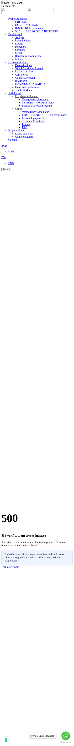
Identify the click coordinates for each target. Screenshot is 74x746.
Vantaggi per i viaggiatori (35, 111)
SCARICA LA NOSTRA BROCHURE (37, 31)
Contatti (12, 139)
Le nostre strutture (18, 62)
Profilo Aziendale (17, 18)
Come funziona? (24, 136)
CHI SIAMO (22, 21)
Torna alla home (10, 566)
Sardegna (20, 49)
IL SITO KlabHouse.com (29, 28)
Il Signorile (21, 80)
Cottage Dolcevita (25, 77)
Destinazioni (15, 34)
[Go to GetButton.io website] (65, 742)
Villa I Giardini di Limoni (29, 68)
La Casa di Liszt (24, 71)
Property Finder (16, 130)
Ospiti (18, 108)
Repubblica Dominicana (28, 55)
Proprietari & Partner (26, 96)
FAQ (25, 127)
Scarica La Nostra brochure (37, 105)
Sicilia (18, 52)
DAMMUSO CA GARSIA (30, 83)
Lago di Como (23, 40)
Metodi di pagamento (33, 118)
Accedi (6, 169)
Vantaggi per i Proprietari (35, 99)
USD (11, 151)
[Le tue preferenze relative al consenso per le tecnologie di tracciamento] (6, 740)
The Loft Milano (24, 90)
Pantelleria (21, 46)
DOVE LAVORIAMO (28, 24)
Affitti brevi (14, 93)
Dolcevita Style (23, 65)
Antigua (19, 37)
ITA (3, 157)
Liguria (19, 43)
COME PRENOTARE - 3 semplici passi (44, 114)
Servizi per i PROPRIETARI (38, 102)
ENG (11, 163)
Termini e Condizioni (33, 121)
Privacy (26, 124)
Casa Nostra (21, 74)
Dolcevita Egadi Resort (27, 87)
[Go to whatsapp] (65, 736)
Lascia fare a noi (24, 133)
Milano (19, 59)
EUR (4, 145)
